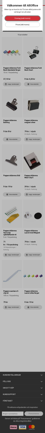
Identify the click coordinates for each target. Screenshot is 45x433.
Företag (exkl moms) (22, 18)
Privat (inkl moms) (22, 25)
